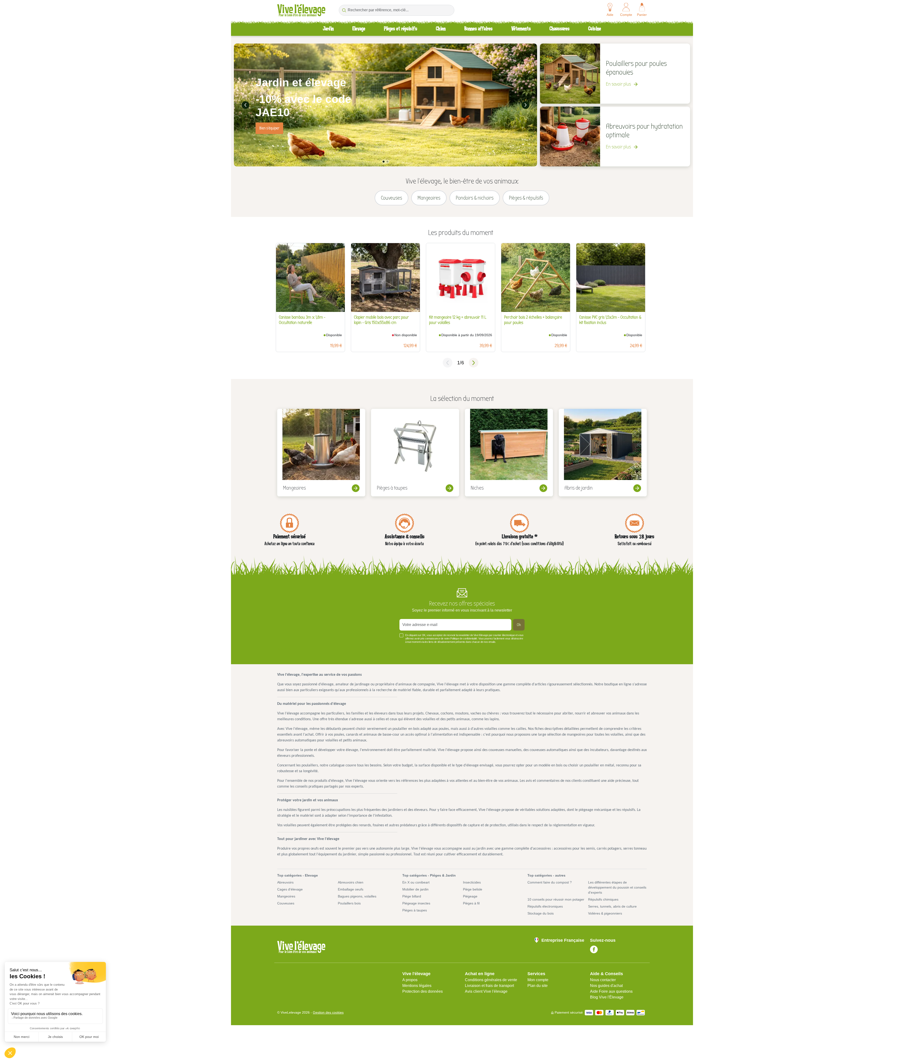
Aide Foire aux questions (611, 991)
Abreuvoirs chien (350, 882)
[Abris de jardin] (603, 452)
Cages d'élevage (290, 889)
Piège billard (411, 896)
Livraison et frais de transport (489, 986)
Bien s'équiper (269, 128)
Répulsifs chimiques (603, 899)
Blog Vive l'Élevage (606, 997)
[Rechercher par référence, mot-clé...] (344, 10)
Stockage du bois (540, 913)
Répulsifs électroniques (545, 906)
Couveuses (285, 903)
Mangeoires (286, 896)
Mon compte (537, 980)
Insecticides (472, 882)
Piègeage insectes (416, 903)
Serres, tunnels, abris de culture (612, 906)
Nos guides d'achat (606, 986)
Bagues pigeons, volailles (357, 896)
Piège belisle (472, 889)
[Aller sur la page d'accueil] (301, 10)
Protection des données (422, 991)
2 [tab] (387, 162)
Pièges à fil (471, 903)
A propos (409, 980)
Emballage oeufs (350, 889)
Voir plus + (285, 649)
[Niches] (509, 452)
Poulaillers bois (349, 903)
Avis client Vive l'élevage (486, 991)
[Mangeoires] (321, 452)
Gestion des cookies (328, 1012)
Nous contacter (603, 980)
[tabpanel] (385, 105)
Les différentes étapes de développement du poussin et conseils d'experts (617, 887)
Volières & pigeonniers (605, 913)
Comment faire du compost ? (549, 882)
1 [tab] (384, 162)
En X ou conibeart (416, 882)
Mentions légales (416, 986)
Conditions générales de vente (491, 980)
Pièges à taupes (414, 910)
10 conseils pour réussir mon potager (555, 899)
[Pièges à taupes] (415, 452)
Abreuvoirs (285, 882)
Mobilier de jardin (415, 889)
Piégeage (470, 896)
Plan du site (537, 986)
